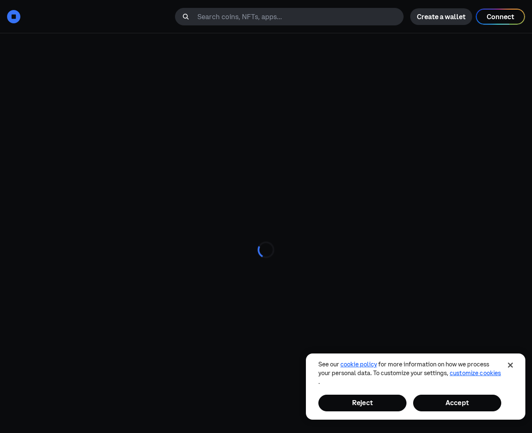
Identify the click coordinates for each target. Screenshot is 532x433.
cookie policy (358, 364)
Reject (362, 402)
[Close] (510, 365)
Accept (457, 402)
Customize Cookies (475, 373)
